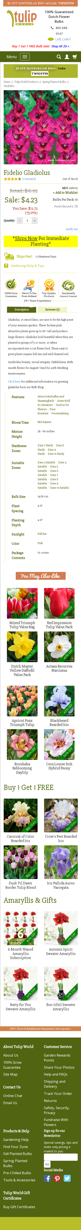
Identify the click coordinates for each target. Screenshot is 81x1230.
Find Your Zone (15, 1146)
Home (7, 82)
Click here (14, 381)
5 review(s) (29, 179)
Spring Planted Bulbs (54, 82)
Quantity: (9, 220)
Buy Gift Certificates (19, 1206)
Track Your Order (58, 1093)
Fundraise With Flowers (56, 1122)
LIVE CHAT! (62, 39)
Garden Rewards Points (57, 1058)
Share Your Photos (59, 1067)
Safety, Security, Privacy (57, 1110)
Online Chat (12, 1095)
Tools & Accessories (19, 1180)
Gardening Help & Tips (27, 266)
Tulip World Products (26, 82)
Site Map (10, 1074)
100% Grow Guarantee (12, 1065)
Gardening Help (16, 1139)
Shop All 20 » (60, 46)
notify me (72, 229)
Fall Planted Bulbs (17, 1153)
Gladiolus (9, 86)
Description (22, 309)
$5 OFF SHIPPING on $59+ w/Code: (40, 3)
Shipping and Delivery (54, 1084)
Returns (50, 1100)
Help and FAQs (55, 1074)
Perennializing (59, 413)
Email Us (10, 1102)
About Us (10, 1055)
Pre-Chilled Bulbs (17, 1173)
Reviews (52, 309)
